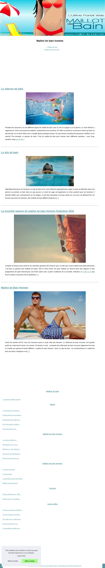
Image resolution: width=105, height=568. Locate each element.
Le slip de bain (9, 152)
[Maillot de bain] (52, 18)
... (23, 139)
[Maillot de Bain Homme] (50, 315)
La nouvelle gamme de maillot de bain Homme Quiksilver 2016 (37, 211)
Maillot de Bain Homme (14, 287)
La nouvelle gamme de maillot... (13, 478)
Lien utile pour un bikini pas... (12, 519)
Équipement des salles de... (12, 420)
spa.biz (18, 139)
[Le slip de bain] (50, 171)
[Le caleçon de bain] (50, 108)
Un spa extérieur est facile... (12, 514)
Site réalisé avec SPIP (65, 566)
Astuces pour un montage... (12, 499)
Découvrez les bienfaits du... (12, 454)
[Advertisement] (50, 66)
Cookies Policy (53, 566)
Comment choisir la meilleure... (13, 510)
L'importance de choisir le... (11, 410)
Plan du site (43, 566)
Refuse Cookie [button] (13, 561)
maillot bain (87, 272)
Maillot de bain (52, 47)
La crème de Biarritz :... (10, 440)
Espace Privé (77, 566)
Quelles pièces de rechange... (12, 415)
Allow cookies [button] (30, 561)
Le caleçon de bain (12, 88)
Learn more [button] (21, 556)
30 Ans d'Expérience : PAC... (12, 494)
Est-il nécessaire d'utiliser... (11, 424)
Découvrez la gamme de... (11, 458)
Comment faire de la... (10, 429)
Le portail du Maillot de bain (12, 399)
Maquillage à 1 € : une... (10, 444)
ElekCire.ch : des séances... (12, 449)
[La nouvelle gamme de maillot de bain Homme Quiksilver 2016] (50, 239)
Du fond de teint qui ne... (11, 524)
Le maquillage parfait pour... (12, 528)
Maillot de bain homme (52, 49)
